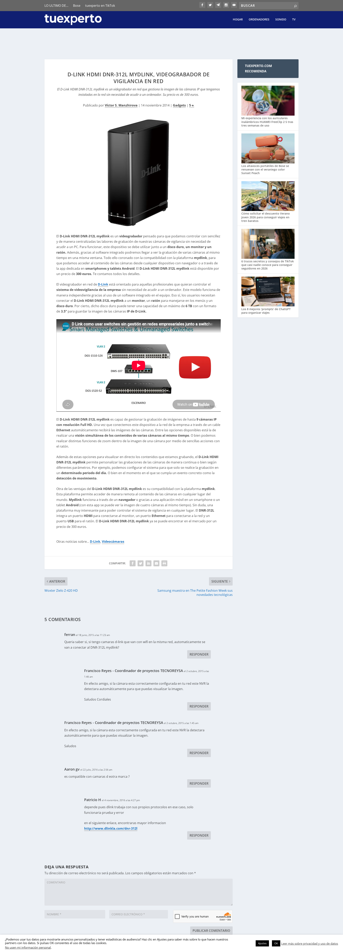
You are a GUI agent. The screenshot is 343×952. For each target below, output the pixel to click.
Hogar (238, 19)
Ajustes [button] (262, 943)
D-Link (103, 284)
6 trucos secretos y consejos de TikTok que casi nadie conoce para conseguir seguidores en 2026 (267, 264)
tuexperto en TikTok (100, 5)
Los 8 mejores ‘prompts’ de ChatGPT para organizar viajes (266, 310)
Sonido (280, 19)
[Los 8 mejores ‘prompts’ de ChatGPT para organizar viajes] (268, 292)
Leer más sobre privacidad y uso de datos (309, 943)
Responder (199, 654)
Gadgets (179, 105)
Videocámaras (113, 541)
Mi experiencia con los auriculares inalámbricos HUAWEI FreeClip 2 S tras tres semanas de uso (267, 121)
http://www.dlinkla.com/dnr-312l (110, 828)
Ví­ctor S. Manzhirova (121, 105)
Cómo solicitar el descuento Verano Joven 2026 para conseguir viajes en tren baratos (265, 217)
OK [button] (276, 943)
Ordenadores (259, 19)
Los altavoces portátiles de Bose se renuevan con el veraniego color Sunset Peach (265, 169)
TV (294, 19)
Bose (76, 5)
